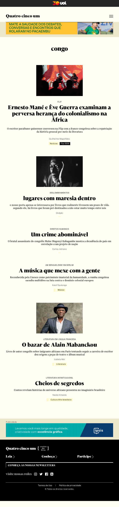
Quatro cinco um (23, 16)
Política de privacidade (70, 485)
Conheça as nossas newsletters (31, 465)
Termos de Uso (45, 485)
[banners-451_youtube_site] (59, 28)
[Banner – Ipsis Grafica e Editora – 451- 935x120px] (59, 430)
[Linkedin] (51, 474)
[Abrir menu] (111, 16)
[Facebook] (46, 474)
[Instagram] (35, 474)
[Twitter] (41, 474)
